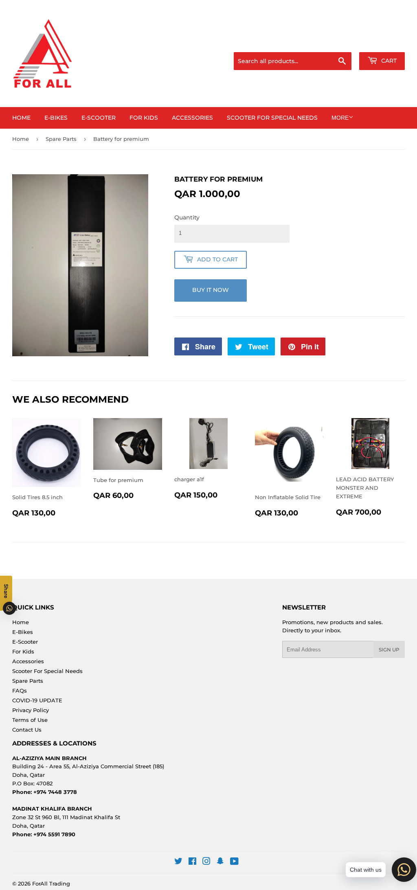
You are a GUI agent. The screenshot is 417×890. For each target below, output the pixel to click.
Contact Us (27, 729)
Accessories (192, 117)
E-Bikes (56, 117)
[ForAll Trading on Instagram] (206, 862)
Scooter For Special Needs (272, 117)
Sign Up (389, 650)
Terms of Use (30, 720)
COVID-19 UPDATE (37, 700)
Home (21, 117)
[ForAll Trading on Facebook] (192, 862)
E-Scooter (98, 117)
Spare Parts (61, 139)
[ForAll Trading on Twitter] (178, 862)
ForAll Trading (51, 883)
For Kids (143, 117)
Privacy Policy (30, 710)
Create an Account (382, 42)
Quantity (187, 217)
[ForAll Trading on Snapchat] (220, 862)
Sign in (340, 42)
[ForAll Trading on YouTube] (234, 862)
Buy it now (210, 290)
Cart (388, 60)
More (340, 117)
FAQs (19, 690)
